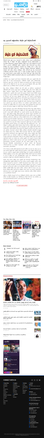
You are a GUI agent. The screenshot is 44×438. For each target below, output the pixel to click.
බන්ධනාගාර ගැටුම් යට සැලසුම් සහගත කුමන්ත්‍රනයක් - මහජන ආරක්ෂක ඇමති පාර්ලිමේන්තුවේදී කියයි (32, 261)
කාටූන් (27, 9)
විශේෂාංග (16, 9)
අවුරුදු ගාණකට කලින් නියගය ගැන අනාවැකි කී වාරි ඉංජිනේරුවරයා (32, 249)
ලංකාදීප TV (22, 16)
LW (3, 399)
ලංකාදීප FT (36, 14)
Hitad (14, 395)
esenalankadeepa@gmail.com (35, 388)
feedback (24, 391)
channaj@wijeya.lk (33, 412)
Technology (21, 11)
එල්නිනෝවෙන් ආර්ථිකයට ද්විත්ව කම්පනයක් (32, 256)
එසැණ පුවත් (9, 9)
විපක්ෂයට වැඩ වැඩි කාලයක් (13, 248)
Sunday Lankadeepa (16, 386)
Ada (4, 387)
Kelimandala (5, 400)
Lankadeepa (5, 384)
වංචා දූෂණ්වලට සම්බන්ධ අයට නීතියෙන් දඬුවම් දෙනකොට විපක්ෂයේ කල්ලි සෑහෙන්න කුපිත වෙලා (13, 260)
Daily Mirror (5, 386)
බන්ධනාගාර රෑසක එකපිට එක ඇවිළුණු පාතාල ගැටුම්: (12, 265)
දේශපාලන (38, 9)
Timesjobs (14, 397)
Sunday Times (5, 389)
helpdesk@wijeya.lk (33, 394)
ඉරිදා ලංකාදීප (8, 14)
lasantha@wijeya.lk (33, 426)
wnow (4, 403)
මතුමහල (22, 9)
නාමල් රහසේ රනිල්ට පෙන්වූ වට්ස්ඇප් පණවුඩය (12, 252)
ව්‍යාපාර (16, 11)
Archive (24, 393)
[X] (35, 380)
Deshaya (4, 393)
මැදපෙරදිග (23, 14)
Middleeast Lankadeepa (7, 395)
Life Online (5, 396)
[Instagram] (37, 380)
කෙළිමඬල (14, 14)
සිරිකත (18, 14)
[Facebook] (32, 380)
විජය (32, 14)
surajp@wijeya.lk (33, 421)
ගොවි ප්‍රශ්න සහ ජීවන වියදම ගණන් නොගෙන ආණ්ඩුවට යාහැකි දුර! (32, 266)
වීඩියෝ (32, 9)
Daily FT (4, 390)
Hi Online (4, 397)
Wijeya (4, 402)
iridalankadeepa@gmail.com (35, 400)
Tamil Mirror (5, 392)
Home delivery (25, 386)
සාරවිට (28, 14)
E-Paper (27, 11)
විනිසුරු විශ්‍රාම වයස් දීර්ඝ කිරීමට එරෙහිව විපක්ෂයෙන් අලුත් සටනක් (32, 252)
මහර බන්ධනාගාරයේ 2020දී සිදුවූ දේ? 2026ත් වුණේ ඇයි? (13, 256)
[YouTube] (40, 380)
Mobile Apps (25, 390)
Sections (6, 4)
